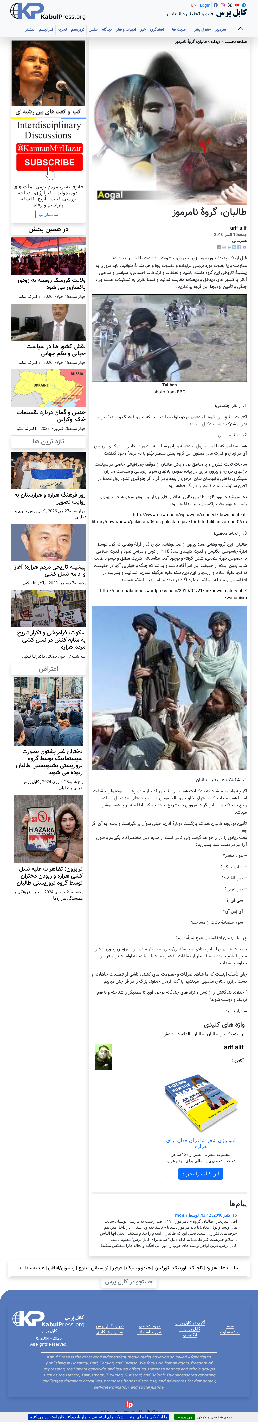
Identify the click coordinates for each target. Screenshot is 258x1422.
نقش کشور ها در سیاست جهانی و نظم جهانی (56, 350)
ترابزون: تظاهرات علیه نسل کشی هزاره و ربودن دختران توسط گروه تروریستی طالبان (50, 876)
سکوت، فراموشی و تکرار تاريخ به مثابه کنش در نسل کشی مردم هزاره (51, 640)
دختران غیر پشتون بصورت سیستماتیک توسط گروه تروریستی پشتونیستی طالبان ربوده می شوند (49, 762)
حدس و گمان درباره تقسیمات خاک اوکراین (51, 416)
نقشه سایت (230, 1331)
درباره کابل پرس (110, 1325)
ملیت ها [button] (178, 30)
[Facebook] (239, 247)
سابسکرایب (48, 214)
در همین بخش (48, 229)
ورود (230, 1325)
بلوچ (82, 1268)
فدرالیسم (46, 30)
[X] (219, 247)
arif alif (238, 228)
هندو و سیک (138, 1268)
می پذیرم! (184, 1417)
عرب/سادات (32, 1268)
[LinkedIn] (234, 247)
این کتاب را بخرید (200, 1173)
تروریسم (77, 30)
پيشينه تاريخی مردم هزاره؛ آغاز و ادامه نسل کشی (50, 571)
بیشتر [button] (29, 30)
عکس (93, 30)
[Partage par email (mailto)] (244, 247)
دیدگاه (107, 30)
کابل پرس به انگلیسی (189, 1331)
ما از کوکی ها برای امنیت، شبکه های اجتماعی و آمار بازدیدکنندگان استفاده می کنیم (98, 1417)
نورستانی (99, 1268)
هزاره (212, 1268)
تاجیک (196, 1268)
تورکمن (162, 1268)
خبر (143, 30)
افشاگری (157, 30)
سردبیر (220, 30)
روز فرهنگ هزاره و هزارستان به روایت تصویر (50, 499)
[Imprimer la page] (229, 247)
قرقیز (117, 1268)
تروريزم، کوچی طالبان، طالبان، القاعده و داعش (204, 1034)
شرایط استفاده (149, 1331)
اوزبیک (179, 1268)
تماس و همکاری (109, 1331)
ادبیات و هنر (126, 30)
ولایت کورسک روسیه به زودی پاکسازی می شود (52, 284)
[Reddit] (224, 247)
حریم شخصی (150, 1325)
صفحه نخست (236, 42)
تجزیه (62, 30)
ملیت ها (229, 1268)
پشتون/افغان (61, 1268)
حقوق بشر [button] (202, 30)
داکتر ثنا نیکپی (28, 296)
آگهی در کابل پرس (190, 1322)
